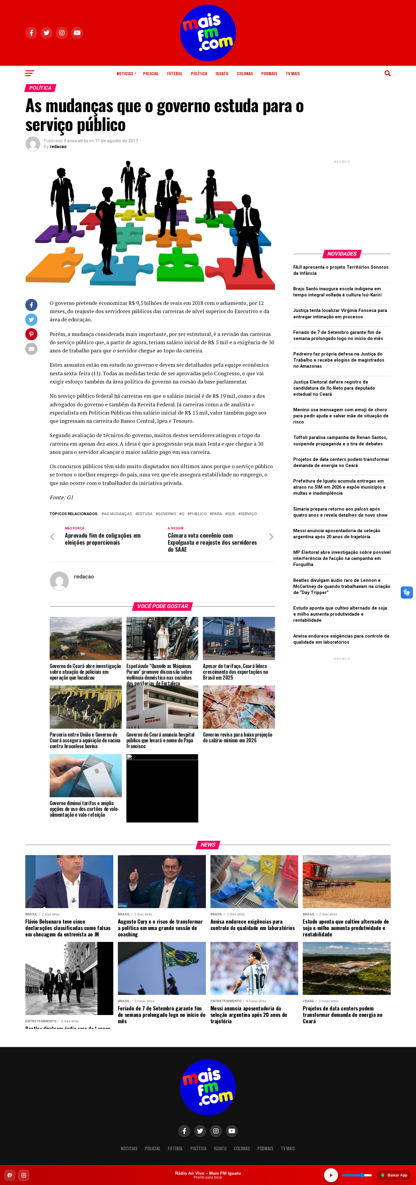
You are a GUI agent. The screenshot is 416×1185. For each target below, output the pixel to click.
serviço (249, 514)
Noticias (125, 73)
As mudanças (118, 514)
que (231, 514)
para (217, 514)
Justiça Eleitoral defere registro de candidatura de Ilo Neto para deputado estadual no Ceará (334, 388)
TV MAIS (293, 73)
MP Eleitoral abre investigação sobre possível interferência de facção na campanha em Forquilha (342, 558)
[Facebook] (9, 1175)
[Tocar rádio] (331, 1175)
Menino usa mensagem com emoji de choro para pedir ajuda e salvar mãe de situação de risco (341, 416)
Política (199, 73)
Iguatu (222, 73)
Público (198, 514)
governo (167, 514)
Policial (151, 73)
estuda (145, 514)
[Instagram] (23, 1175)
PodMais (269, 73)
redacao (58, 146)
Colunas (245, 73)
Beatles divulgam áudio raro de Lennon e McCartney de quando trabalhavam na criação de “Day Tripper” (341, 586)
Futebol (174, 73)
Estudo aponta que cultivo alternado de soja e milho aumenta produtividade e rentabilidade (340, 614)
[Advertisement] (342, 202)
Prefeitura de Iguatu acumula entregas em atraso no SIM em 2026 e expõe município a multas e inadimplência (339, 487)
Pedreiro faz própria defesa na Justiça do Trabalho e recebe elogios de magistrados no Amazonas (338, 360)
